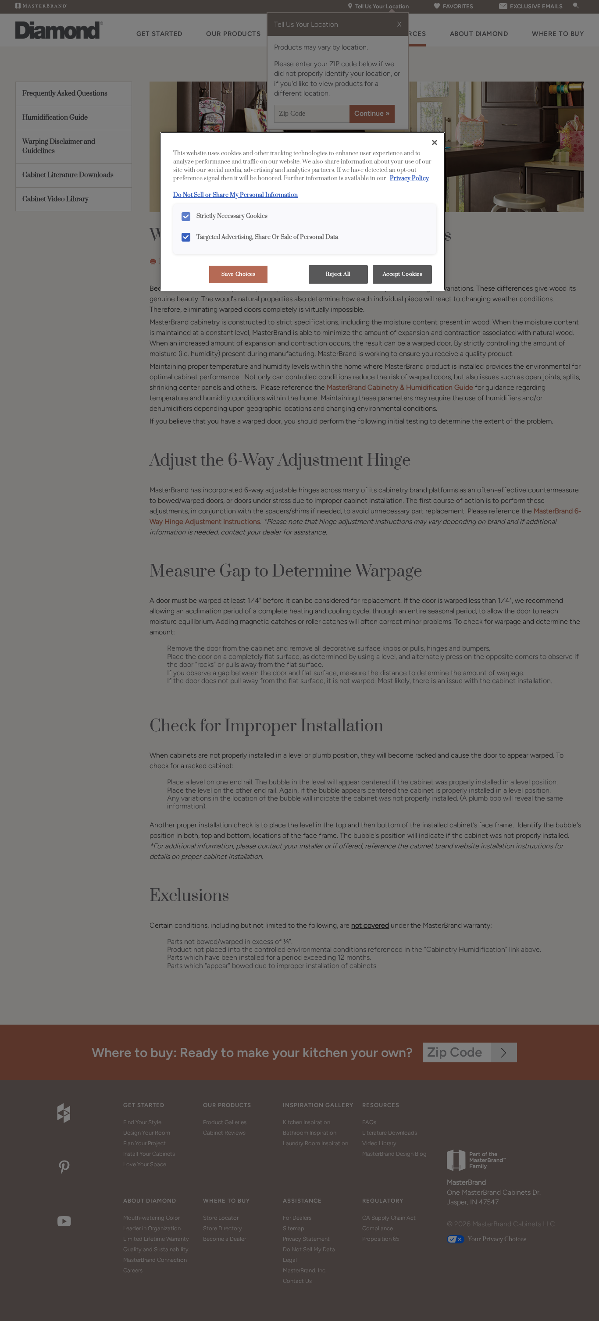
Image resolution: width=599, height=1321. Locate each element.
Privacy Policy (409, 178)
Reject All (338, 274)
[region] (302, 211)
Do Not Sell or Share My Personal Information (235, 195)
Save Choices (238, 274)
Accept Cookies (402, 274)
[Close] (434, 142)
